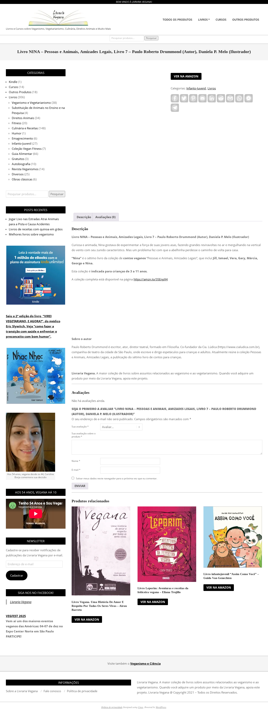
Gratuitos (18, 159)
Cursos (13, 87)
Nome (76, 461)
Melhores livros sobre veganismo (31, 234)
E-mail (76, 469)
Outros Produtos (20, 92)
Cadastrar (16, 575)
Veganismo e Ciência (145, 663)
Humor (16, 133)
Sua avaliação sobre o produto (84, 435)
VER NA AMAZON (186, 76)
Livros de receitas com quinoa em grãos (36, 229)
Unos (140, 707)
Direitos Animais (23, 118)
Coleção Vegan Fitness (27, 149)
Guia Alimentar (22, 154)
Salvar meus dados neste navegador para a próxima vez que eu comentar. (116, 478)
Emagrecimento (22, 138)
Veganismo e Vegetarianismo (31, 103)
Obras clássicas (22, 179)
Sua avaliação (80, 426)
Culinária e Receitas (25, 128)
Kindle (13, 82)
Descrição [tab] (84, 217)
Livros (212, 88)
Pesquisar (151, 38)
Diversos (18, 174)
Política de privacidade (111, 707)
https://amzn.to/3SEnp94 (151, 279)
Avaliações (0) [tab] (105, 217)
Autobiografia (21, 164)
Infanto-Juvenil (196, 88)
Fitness (16, 123)
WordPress (161, 707)
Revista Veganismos (25, 169)
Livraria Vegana (20, 602)
